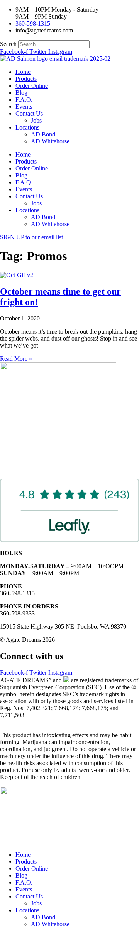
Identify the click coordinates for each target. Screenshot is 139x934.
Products (26, 78)
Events (23, 106)
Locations (27, 127)
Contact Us (29, 113)
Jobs (36, 120)
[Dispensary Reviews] (69, 540)
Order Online (31, 85)
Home (23, 71)
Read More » (16, 358)
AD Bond (43, 134)
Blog (21, 92)
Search (8, 44)
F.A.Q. (23, 99)
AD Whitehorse (50, 141)
